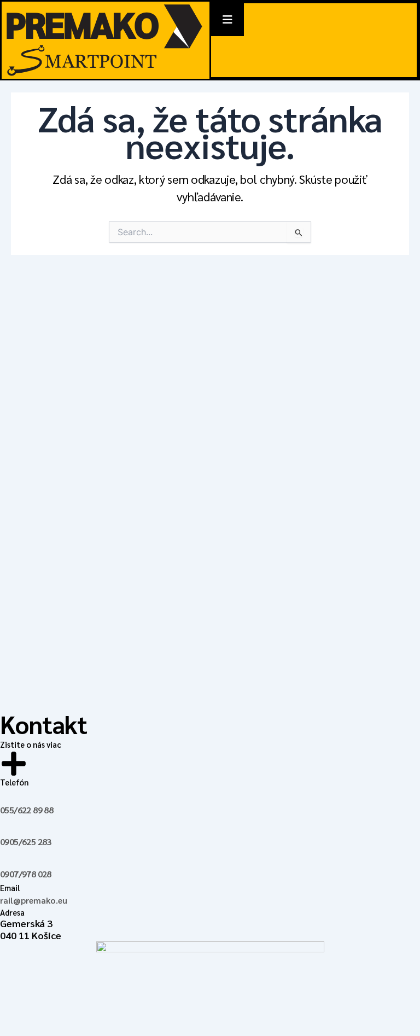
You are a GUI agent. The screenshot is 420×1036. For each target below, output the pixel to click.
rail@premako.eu (33, 900)
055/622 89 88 (26, 810)
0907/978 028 (25, 874)
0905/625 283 (25, 841)
